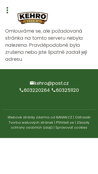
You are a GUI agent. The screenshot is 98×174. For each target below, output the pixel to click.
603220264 (37, 90)
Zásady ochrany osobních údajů (50, 125)
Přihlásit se (65, 122)
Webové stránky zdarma (28, 117)
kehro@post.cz (51, 83)
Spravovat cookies (71, 127)
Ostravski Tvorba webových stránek (49, 120)
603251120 (67, 90)
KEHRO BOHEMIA (39, 18)
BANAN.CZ (64, 117)
